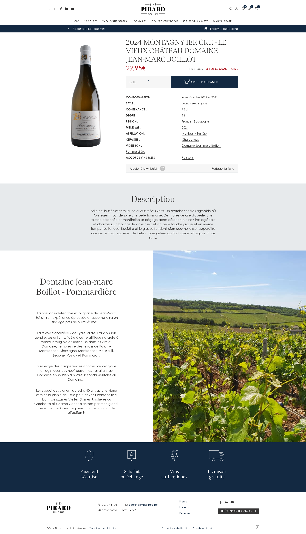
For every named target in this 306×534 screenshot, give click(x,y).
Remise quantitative (223, 69)
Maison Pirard (222, 21)
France (186, 121)
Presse (183, 501)
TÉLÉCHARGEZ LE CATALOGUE (238, 511)
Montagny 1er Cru (194, 133)
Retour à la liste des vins (89, 28)
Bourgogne (201, 121)
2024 (185, 127)
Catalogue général (115, 21)
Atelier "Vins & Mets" (195, 21)
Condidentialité (202, 528)
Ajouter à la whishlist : (144, 168)
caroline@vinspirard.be (143, 504)
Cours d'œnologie (164, 21)
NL (53, 8)
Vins (76, 21)
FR (48, 8)
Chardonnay (190, 139)
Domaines (140, 21)
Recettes (184, 513)
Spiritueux (90, 21)
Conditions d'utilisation (103, 528)
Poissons (188, 157)
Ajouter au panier (204, 82)
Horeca (184, 507)
